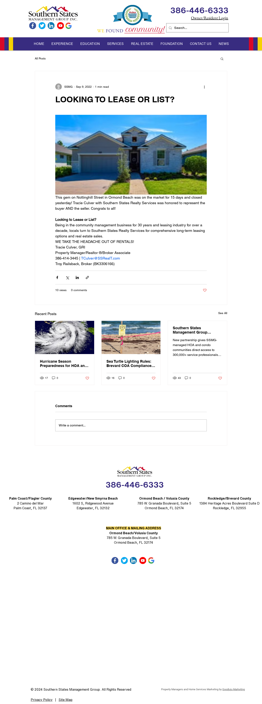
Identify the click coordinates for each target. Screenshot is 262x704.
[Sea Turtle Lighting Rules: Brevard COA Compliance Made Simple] (131, 337)
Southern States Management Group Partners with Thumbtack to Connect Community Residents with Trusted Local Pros (197, 330)
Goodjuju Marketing (233, 689)
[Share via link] (87, 277)
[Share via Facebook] (57, 277)
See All (222, 313)
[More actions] (204, 86)
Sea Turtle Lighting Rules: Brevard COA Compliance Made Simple (128, 363)
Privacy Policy (42, 699)
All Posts (40, 58)
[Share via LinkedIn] (77, 277)
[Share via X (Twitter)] (67, 277)
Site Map (65, 699)
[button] (62, 44)
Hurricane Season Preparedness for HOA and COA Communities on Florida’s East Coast (63, 363)
